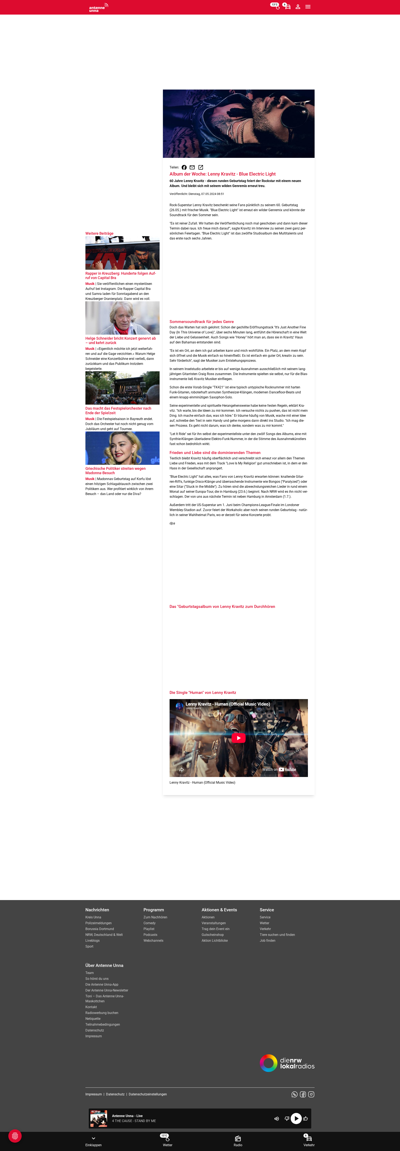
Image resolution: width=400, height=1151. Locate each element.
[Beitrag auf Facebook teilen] (184, 167)
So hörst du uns (97, 979)
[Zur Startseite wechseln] (99, 7)
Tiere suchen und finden (277, 935)
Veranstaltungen (214, 923)
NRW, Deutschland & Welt (104, 935)
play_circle (296, 1118)
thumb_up (305, 1118)
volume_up (277, 1119)
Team (89, 973)
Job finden (267, 941)
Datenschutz (94, 1030)
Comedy (150, 923)
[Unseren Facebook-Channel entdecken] (303, 1094)
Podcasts (150, 935)
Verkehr (265, 929)
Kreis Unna (93, 917)
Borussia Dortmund (99, 929)
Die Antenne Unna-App (101, 984)
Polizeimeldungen (98, 923)
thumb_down (287, 1118)
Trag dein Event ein (216, 929)
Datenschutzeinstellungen (148, 1094)
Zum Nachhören (155, 917)
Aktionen (208, 917)
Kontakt (91, 1007)
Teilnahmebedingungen (102, 1024)
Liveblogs (92, 941)
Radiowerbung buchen (101, 1013)
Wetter (264, 923)
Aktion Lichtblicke (215, 941)
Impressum (93, 1036)
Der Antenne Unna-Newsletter (106, 990)
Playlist (149, 929)
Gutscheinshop (213, 935)
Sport (89, 946)
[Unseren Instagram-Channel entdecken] (311, 1094)
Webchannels (153, 941)
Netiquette (92, 1019)
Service (265, 917)
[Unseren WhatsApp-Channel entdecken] (294, 1094)
